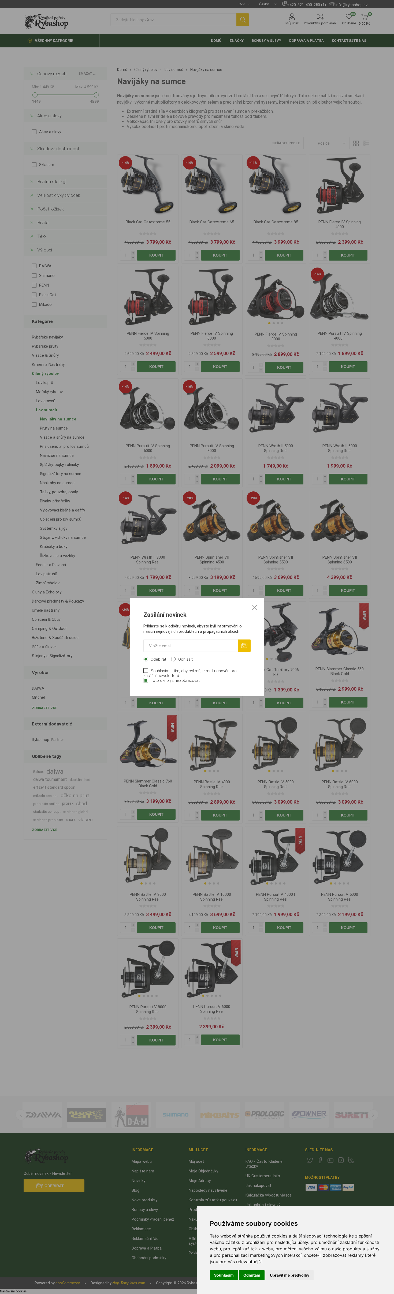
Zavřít (254, 607)
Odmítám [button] (251, 1275)
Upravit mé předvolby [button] (289, 1275)
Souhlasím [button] (224, 1275)
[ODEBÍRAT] (244, 646)
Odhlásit (185, 659)
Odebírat (158, 659)
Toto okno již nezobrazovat (175, 680)
